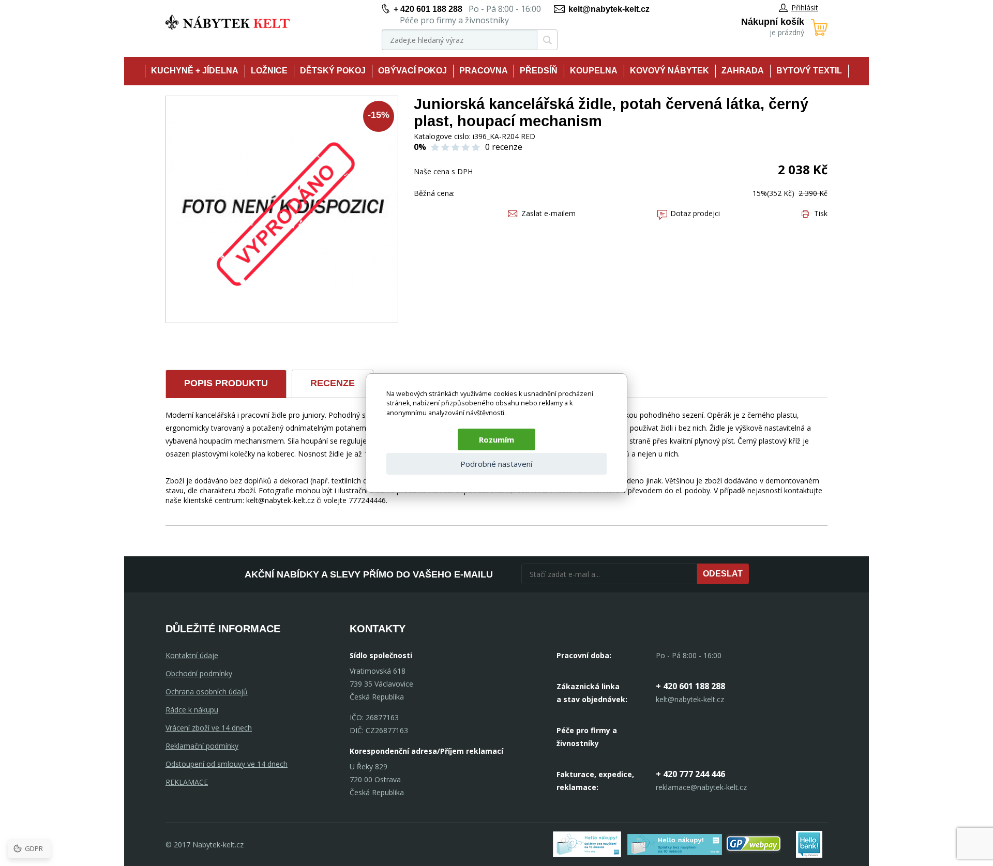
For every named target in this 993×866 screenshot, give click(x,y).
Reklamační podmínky (202, 746)
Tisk (821, 213)
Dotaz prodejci (695, 213)
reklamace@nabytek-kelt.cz (701, 787)
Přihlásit (804, 7)
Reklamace (187, 782)
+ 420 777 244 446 (690, 774)
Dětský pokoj (333, 70)
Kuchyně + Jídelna (194, 70)
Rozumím (496, 439)
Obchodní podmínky (199, 673)
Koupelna (594, 70)
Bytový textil (809, 70)
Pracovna (483, 70)
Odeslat (723, 573)
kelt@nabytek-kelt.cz (609, 9)
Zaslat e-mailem (548, 213)
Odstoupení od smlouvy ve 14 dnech (227, 764)
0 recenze (503, 147)
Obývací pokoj (412, 70)
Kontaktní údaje (192, 655)
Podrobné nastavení (496, 464)
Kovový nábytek (669, 70)
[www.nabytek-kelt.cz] (228, 22)
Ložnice (269, 70)
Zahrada (742, 70)
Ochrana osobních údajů (207, 691)
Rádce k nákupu (192, 710)
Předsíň (539, 70)
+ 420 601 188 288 (428, 9)
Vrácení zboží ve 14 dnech (209, 728)
